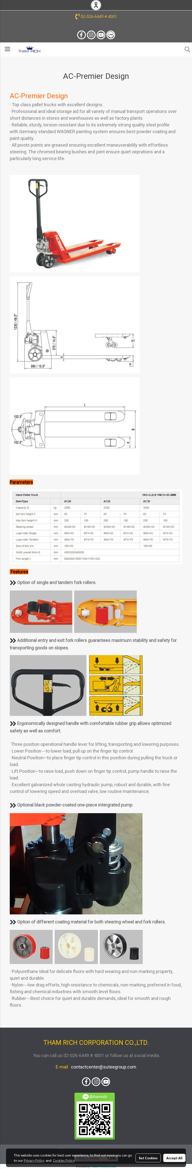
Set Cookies (148, 1158)
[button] (186, 49)
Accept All (174, 1158)
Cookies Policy (63, 1160)
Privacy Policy (34, 1160)
